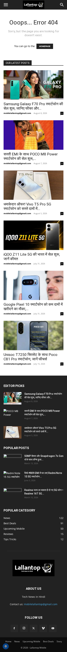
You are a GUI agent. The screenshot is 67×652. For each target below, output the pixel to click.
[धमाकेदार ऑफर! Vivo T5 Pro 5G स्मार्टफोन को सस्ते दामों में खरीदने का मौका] (33, 185)
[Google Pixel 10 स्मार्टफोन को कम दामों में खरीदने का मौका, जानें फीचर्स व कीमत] (33, 285)
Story (59, 641)
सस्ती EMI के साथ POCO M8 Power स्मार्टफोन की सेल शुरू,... (31, 156)
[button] (5, 5)
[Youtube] (52, 628)
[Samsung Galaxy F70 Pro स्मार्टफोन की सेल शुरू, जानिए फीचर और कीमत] (33, 85)
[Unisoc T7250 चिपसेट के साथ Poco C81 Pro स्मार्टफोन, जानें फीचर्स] (33, 335)
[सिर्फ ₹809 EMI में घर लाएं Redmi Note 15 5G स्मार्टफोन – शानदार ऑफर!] (12, 476)
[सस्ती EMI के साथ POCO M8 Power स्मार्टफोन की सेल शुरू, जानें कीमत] (33, 135)
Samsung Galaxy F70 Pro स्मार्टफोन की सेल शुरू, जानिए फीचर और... (33, 106)
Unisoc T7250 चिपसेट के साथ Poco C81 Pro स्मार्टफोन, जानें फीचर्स (30, 357)
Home (8, 641)
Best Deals (48, 641)
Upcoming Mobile (31, 641)
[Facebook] (14, 628)
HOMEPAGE (44, 46)
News (17, 641)
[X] (33, 628)
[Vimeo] (43, 628)
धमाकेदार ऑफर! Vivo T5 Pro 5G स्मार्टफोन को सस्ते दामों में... (27, 206)
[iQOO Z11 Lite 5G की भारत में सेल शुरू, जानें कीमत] (33, 235)
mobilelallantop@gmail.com (17, 113)
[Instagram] (24, 628)
